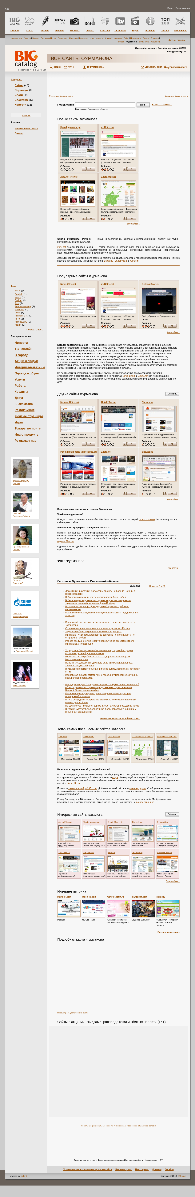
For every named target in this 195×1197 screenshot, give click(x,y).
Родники (155, 38)
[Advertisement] (26, 203)
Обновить (172, 394)
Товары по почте (28, 428)
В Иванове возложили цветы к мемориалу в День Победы (96, 597)
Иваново (73, 38)
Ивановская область (21, 38)
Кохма (108, 38)
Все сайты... (133, 223)
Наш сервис (142, 1169)
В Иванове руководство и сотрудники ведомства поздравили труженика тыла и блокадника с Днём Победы (98, 602)
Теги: (13, 286)
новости (26, 115)
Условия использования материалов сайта (87, 1169)
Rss (17, 303)
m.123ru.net (107, 127)
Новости (20, 104)
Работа (20, 385)
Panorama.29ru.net (24, 651)
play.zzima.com (139, 897)
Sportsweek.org (23, 306)
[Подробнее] (69, 908)
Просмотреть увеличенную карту (72, 1013)
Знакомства (24, 404)
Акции (18, 325)
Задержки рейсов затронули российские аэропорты (93, 631)
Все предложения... (168, 932)
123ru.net (143, 376)
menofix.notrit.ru (115, 897)
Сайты (19, 85)
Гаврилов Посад (48, 38)
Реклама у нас (25, 440)
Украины (108, 260)
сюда (115, 777)
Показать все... (34, 329)
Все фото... (174, 568)
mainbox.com (64, 897)
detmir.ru (160, 897)
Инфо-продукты (27, 434)
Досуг (19, 397)
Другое (19, 133)
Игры (19, 422)
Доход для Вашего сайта (176, 96)
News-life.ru (73, 783)
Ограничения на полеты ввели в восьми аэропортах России (97, 628)
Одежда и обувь (27, 373)
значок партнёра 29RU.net (82, 788)
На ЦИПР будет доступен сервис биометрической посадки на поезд (102, 705)
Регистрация (183, 8)
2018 (17, 291)
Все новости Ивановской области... (120, 718)
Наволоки (117, 38)
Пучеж (146, 38)
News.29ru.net (68, 284)
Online (18, 300)
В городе (21, 355)
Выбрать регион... (162, 104)
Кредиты (21, 391)
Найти (143, 105)
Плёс (126, 38)
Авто (17, 318)
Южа (147, 42)
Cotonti (24, 1176)
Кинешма (83, 38)
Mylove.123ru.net (69, 402)
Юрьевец (155, 42)
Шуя (141, 42)
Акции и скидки (26, 361)
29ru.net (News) (69, 177)
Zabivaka (19, 309)
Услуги (20, 379)
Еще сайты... (173, 881)
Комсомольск (96, 38)
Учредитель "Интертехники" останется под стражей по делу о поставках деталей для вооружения (99, 652)
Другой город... (177, 40)
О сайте (169, 1169)
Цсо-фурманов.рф (70, 127)
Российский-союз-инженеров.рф (78, 452)
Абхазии (134, 260)
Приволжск (135, 38)
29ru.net (61, 247)
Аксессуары (21, 321)
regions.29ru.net (65, 541)
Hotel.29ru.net (108, 402)
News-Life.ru (129, 376)
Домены (156, 1169)
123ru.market (108, 177)
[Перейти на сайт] (90, 169)
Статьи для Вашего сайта (61, 96)
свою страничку (147, 519)
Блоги (19, 94)
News (18, 297)
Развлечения (24, 410)
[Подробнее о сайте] (77, 144)
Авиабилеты (21, 315)
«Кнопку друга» (137, 788)
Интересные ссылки (26, 128)
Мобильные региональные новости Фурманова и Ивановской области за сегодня (118, 1126)
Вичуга (35, 38)
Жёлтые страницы (29, 416)
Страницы (21, 90)
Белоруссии (121, 260)
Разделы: (16, 79)
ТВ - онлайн (24, 348)
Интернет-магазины (30, 367)
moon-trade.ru (89, 897)
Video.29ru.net (19, 685)
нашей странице (145, 802)
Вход (170, 8)
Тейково (120, 42)
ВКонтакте (22, 99)
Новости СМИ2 (157, 586)
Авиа (17, 312)
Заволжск (62, 38)
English (18, 294)
